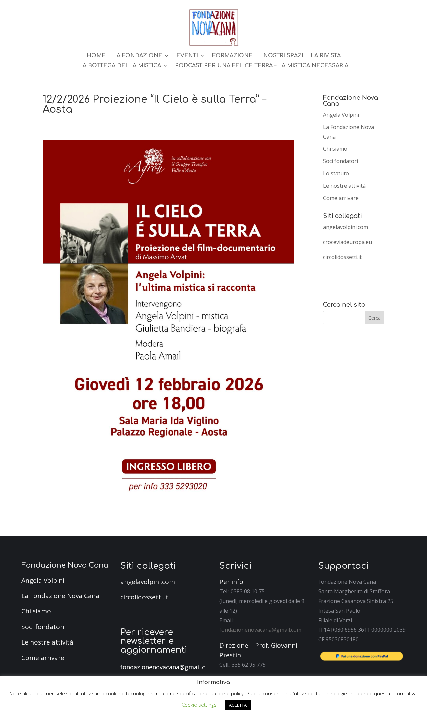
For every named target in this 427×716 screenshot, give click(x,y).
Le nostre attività (344, 185)
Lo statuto (336, 173)
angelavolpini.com (345, 227)
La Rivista (326, 56)
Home (96, 56)
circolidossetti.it (342, 257)
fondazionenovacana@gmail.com (260, 629)
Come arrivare (341, 198)
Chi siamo (335, 148)
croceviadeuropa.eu (347, 242)
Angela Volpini (341, 114)
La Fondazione (137, 56)
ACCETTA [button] (238, 705)
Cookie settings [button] (199, 704)
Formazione (232, 56)
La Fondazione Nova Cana (60, 595)
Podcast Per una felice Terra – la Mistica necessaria (261, 66)
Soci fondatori (340, 161)
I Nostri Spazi (281, 56)
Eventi (187, 56)
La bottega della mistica (120, 66)
